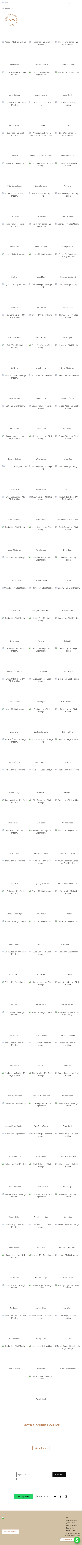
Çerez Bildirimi (70, 1523)
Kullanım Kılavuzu (71, 1525)
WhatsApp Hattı (23, 1496)
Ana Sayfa (5, 8)
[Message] (77, 1540)
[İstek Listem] (70, 3)
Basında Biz (69, 1528)
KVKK (68, 1518)
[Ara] (73, 3)
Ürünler (11, 8)
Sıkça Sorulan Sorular (73, 1533)
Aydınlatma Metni (71, 1520)
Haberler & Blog (71, 1531)
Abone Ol (59, 1474)
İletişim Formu (43, 1496)
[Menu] (78, 3)
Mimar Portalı (41, 1448)
